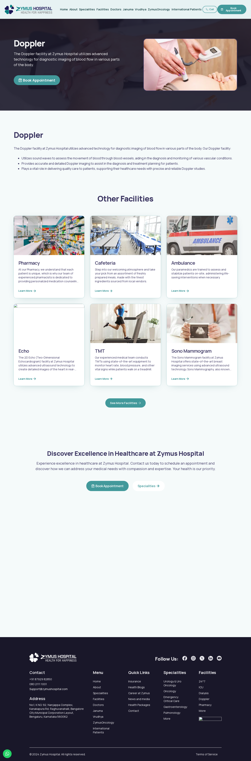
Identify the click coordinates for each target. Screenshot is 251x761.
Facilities (102, 9)
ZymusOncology (159, 9)
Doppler (204, 699)
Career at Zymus (139, 693)
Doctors (115, 9)
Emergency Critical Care (171, 699)
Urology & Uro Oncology (172, 683)
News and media (139, 699)
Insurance (134, 681)
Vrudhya (140, 9)
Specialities (87, 9)
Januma (128, 9)
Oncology (170, 691)
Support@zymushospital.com (48, 689)
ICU (201, 687)
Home (64, 9)
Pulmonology (172, 713)
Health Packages (139, 705)
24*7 (202, 681)
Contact (133, 711)
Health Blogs (136, 687)
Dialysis (204, 693)
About (73, 9)
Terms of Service (207, 754)
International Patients (187, 9)
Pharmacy (205, 705)
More (167, 718)
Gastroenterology (175, 707)
